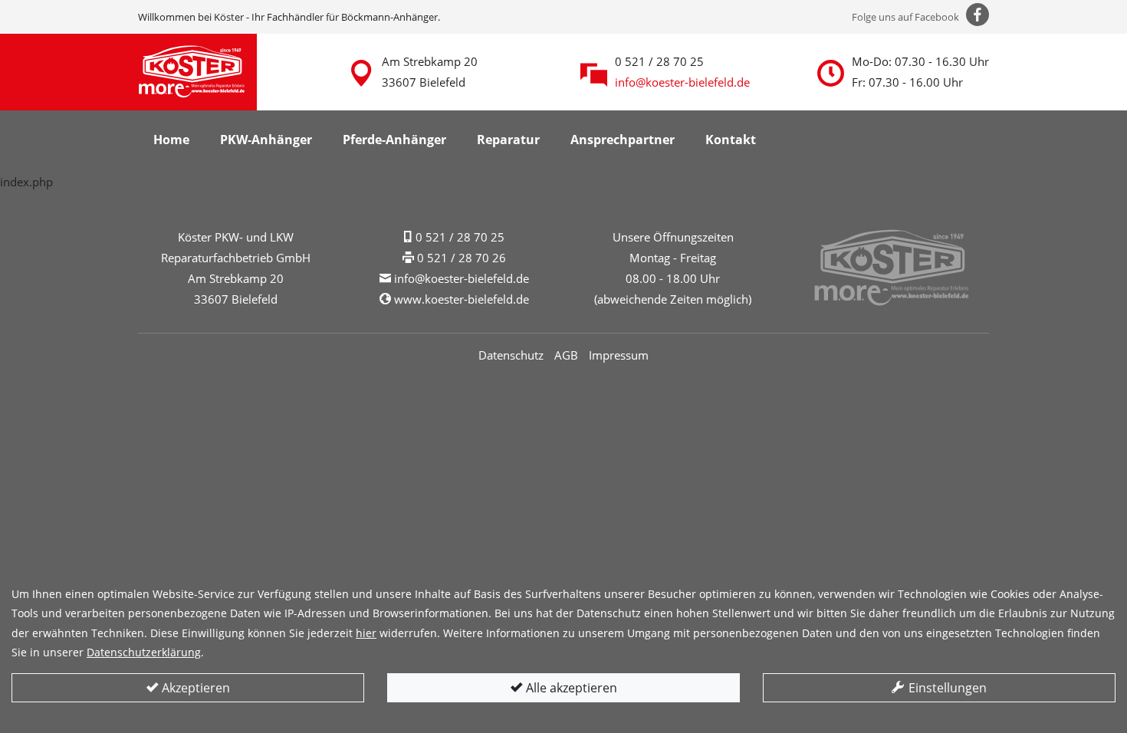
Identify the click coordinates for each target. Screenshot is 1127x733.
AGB (566, 355)
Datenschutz (511, 355)
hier (366, 633)
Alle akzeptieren (570, 687)
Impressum (619, 355)
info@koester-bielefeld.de (682, 82)
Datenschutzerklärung (144, 652)
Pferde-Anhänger (394, 139)
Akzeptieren (194, 687)
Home (171, 139)
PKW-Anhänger (266, 139)
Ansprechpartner (622, 139)
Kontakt (730, 139)
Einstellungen (946, 687)
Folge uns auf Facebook (906, 17)
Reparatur (508, 139)
